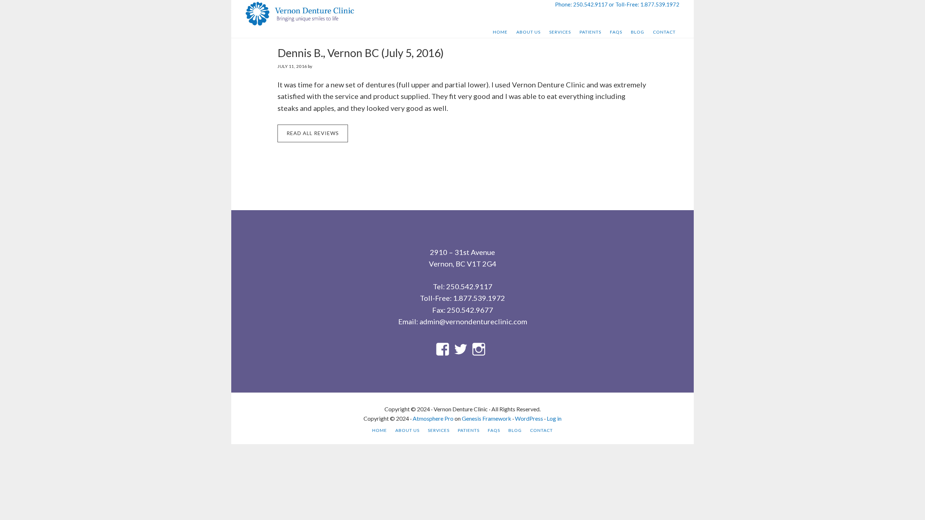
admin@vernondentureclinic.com (473, 321)
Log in (554, 418)
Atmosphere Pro (433, 418)
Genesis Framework (486, 418)
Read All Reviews (313, 133)
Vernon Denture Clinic (300, 13)
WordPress (529, 418)
